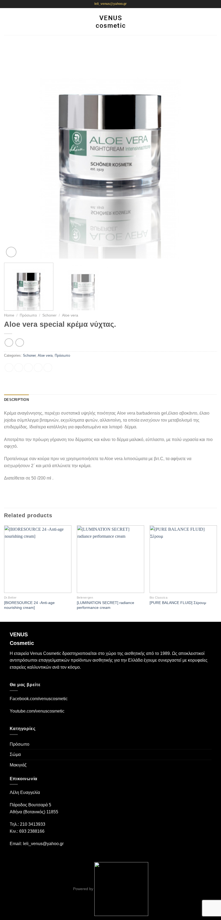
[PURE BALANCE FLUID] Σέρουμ (178, 602)
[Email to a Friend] (38, 367)
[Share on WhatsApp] (9, 367)
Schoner (49, 315)
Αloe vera (70, 315)
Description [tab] (16, 400)
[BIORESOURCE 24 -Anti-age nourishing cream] (29, 605)
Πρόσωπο (28, 315)
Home (9, 315)
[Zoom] (11, 252)
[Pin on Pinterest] (47, 367)
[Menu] (7, 21)
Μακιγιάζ (18, 765)
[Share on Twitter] (28, 367)
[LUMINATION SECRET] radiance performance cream (105, 605)
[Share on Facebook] (18, 367)
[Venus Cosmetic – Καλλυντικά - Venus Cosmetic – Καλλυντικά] (110, 21)
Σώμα (15, 754)
